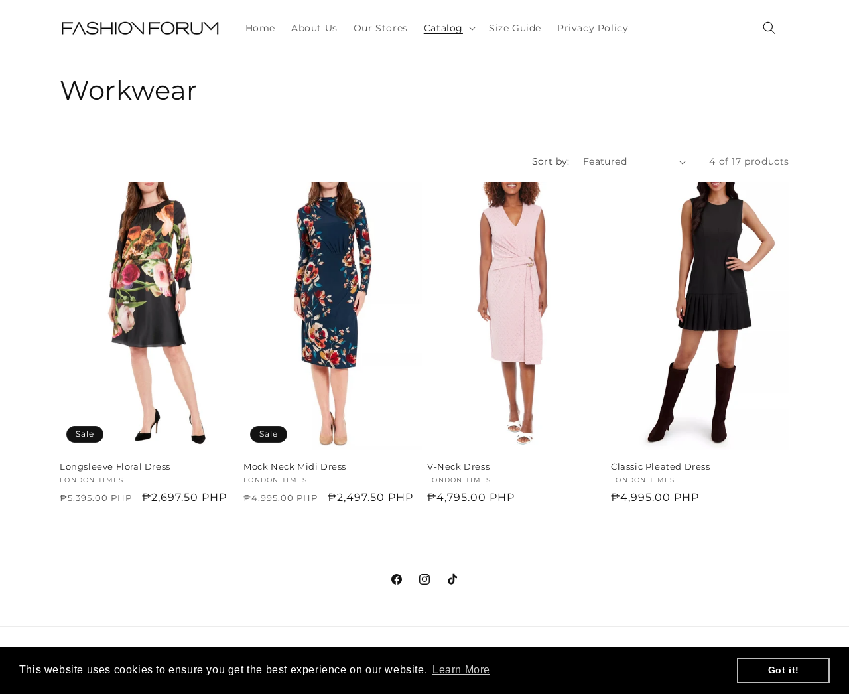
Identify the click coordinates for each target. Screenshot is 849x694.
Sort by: (551, 161)
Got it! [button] (783, 670)
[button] (448, 28)
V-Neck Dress (458, 466)
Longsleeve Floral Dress (115, 466)
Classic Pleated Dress (660, 466)
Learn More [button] (461, 669)
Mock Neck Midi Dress (294, 466)
